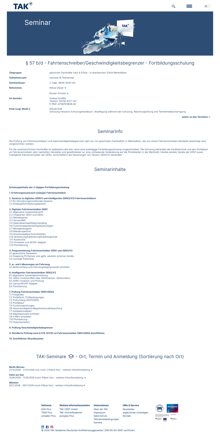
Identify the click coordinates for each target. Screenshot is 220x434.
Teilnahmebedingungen (106, 419)
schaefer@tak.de (67, 103)
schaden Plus (48, 416)
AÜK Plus (46, 409)
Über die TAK (101, 409)
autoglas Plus (66, 416)
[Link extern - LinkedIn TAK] (42, 427)
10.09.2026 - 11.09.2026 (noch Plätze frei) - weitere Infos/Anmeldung (46, 377)
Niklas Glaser (57, 87)
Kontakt (127, 416)
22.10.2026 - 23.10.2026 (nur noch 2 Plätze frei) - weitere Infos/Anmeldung (49, 369)
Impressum (99, 412)
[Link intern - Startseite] (23, 4)
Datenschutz (100, 416)
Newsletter (129, 409)
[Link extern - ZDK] (159, 408)
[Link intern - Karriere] (172, 408)
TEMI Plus (46, 412)
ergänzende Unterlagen (135, 412)
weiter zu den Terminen (196, 117)
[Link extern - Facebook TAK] (47, 427)
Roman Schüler (58, 93)
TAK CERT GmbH (68, 409)
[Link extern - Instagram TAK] (51, 427)
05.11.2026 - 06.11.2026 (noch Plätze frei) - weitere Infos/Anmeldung (46, 385)
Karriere (98, 422)
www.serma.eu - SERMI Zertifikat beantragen (79, 427)
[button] (173, 6)
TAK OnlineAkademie (70, 412)
